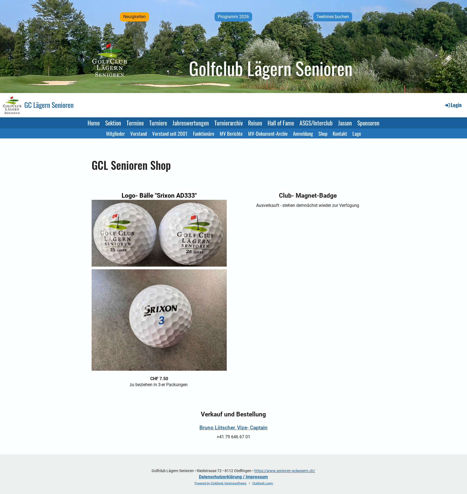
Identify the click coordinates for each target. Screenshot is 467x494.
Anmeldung (303, 133)
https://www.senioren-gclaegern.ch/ (284, 471)
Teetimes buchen (332, 16)
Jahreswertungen (190, 122)
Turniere (158, 122)
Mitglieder (115, 133)
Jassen (345, 122)
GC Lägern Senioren (49, 105)
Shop (322, 133)
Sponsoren (368, 122)
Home (94, 122)
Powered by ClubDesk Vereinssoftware (220, 483)
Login (456, 104)
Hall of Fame (281, 122)
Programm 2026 (233, 16)
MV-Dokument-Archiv (268, 133)
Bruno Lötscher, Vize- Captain (233, 428)
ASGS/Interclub (316, 122)
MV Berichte (231, 133)
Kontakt (340, 133)
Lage (356, 133)
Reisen (255, 122)
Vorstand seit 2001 (170, 133)
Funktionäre (203, 133)
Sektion (113, 122)
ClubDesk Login (262, 483)
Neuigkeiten (134, 16)
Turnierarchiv (228, 122)
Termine (135, 122)
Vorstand (138, 133)
